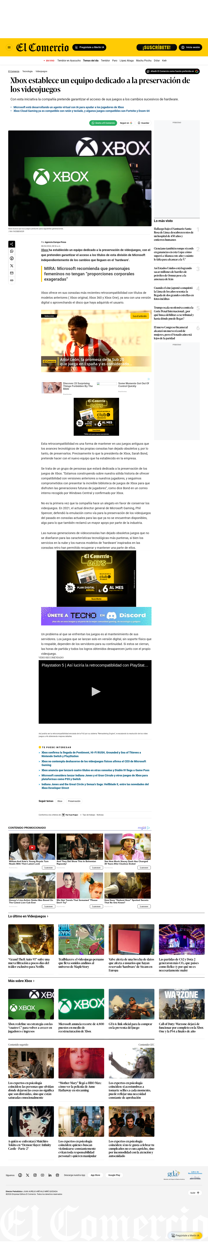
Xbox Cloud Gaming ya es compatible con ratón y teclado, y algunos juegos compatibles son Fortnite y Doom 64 (82, 110)
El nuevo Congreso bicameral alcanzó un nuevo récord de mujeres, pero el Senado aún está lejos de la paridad (173, 332)
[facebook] (20, 1175)
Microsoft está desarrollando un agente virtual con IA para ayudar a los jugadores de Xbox (69, 107)
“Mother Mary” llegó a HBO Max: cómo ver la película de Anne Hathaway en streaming (79, 1086)
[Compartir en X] (11, 265)
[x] (27, 1175)
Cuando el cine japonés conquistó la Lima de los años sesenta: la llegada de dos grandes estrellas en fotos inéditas (174, 293)
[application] (95, 692)
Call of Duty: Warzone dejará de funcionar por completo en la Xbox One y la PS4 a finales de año (181, 1027)
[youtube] (42, 1175)
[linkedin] (50, 1175)
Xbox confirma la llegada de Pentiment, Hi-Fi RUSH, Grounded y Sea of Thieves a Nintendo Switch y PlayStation (91, 754)
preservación (74, 801)
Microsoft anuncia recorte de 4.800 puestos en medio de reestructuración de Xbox (81, 1027)
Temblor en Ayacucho (69, 60)
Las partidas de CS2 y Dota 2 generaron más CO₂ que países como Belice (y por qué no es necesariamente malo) (179, 964)
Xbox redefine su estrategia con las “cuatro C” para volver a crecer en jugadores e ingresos (30, 1027)
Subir (192, 1192)
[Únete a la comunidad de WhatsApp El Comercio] (103, 123)
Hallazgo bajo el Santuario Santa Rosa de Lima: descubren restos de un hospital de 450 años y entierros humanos (174, 234)
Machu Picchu (144, 60)
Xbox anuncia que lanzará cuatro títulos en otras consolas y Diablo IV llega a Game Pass (95, 770)
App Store (95, 1175)
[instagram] (35, 1175)
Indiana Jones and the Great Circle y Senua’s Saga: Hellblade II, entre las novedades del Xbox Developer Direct (95, 786)
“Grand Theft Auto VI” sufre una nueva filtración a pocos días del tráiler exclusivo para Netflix (29, 963)
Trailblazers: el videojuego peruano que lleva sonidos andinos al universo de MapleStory (81, 963)
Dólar (157, 60)
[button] (95, 691)
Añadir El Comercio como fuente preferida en (172, 71)
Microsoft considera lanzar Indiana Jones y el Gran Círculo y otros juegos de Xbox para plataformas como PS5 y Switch (95, 777)
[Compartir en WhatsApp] (11, 251)
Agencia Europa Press (55, 242)
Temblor (105, 60)
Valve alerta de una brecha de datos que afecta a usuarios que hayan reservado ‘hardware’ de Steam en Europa (131, 964)
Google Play (114, 1175)
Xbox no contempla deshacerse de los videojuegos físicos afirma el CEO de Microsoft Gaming (94, 763)
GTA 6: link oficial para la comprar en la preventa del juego (130, 1026)
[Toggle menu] (9, 47)
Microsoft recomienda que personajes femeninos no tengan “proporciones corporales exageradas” (89, 274)
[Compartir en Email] (11, 273)
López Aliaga (127, 60)
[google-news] (57, 1175)
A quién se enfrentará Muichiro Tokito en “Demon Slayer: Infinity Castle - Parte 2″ (29, 1145)
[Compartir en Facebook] (11, 258)
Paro (114, 60)
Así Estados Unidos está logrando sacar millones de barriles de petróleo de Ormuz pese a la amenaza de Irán (173, 273)
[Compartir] (11, 244)
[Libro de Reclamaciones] (195, 1175)
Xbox (59, 801)
